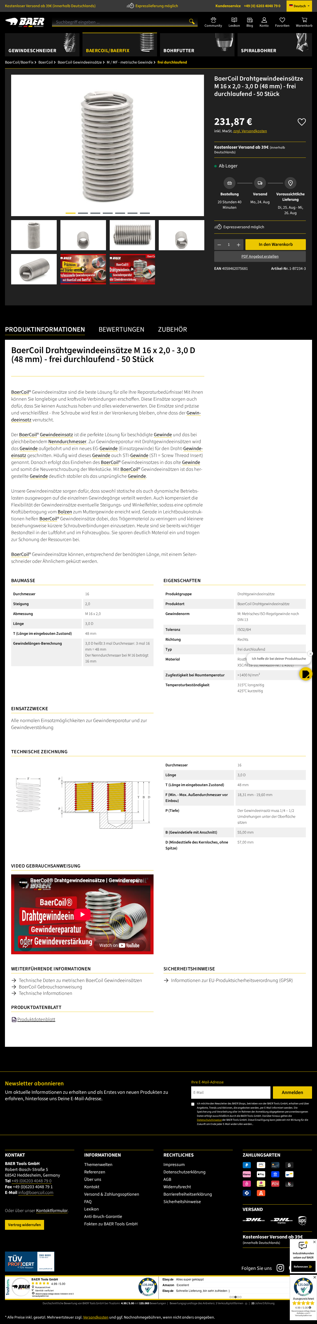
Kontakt (91, 1187)
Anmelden (292, 1092)
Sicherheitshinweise (182, 1202)
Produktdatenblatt (36, 1019)
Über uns (92, 1179)
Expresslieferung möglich (156, 6)
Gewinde (163, 434)
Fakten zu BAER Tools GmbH (111, 1224)
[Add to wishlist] (302, 120)
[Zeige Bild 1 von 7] (71, 213)
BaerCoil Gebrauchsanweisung (50, 986)
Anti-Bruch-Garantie (103, 1216)
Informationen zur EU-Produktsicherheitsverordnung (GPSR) (232, 980)
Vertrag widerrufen (24, 1225)
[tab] (45, 330)
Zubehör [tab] (172, 329)
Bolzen (65, 511)
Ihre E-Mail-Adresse (207, 1082)
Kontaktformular (52, 1211)
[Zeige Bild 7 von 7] (145, 213)
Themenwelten (98, 1165)
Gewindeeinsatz (56, 434)
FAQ (88, 1202)
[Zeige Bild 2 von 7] (83, 213)
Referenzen (94, 1172)
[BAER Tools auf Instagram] (278, 1268)
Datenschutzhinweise (209, 1120)
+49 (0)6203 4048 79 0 (32, 1181)
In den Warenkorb (276, 244)
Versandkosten (95, 1317)
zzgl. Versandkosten (250, 131)
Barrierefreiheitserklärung (187, 1194)
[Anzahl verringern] (219, 244)
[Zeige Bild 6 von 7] (132, 213)
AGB (167, 1179)
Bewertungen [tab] (121, 329)
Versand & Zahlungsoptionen (111, 1194)
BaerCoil (20, 392)
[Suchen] (192, 21)
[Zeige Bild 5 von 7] (120, 213)
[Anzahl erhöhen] (239, 244)
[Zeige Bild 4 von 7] (108, 213)
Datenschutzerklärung (184, 1172)
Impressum (174, 1165)
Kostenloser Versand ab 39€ (50, 6)
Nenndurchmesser (67, 441)
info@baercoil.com (35, 1192)
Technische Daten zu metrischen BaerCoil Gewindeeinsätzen (80, 980)
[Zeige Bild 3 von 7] (95, 213)
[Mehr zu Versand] (274, 1220)
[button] (306, 674)
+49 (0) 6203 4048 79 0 (247, 6)
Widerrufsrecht (177, 1187)
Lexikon (91, 1209)
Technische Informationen (45, 993)
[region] (107, 179)
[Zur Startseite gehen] (25, 20)
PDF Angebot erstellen (260, 256)
